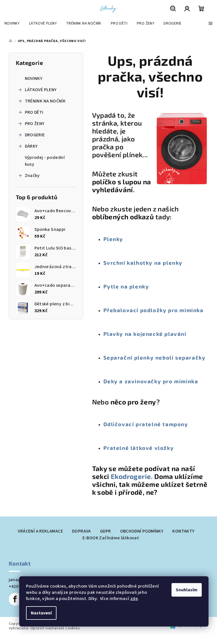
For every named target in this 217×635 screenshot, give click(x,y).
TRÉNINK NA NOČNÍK (45, 101)
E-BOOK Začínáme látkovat (111, 538)
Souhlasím (187, 590)
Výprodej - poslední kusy (45, 160)
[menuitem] (12, 23)
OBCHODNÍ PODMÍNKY (142, 531)
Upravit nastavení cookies (55, 628)
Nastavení (41, 613)
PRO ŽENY (35, 124)
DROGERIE (35, 135)
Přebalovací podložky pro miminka (153, 310)
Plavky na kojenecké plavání (144, 333)
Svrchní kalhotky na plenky (143, 262)
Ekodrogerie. (132, 476)
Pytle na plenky (126, 286)
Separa (113, 357)
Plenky (113, 239)
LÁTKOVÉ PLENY (41, 90)
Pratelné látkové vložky (138, 447)
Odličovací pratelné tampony (145, 424)
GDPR (105, 531)
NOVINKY (34, 78)
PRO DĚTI (34, 112)
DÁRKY (31, 146)
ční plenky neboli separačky (164, 357)
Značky (32, 175)
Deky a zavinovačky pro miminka (150, 381)
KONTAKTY (183, 531)
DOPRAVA (81, 531)
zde (134, 598)
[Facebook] (15, 599)
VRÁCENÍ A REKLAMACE (40, 531)
